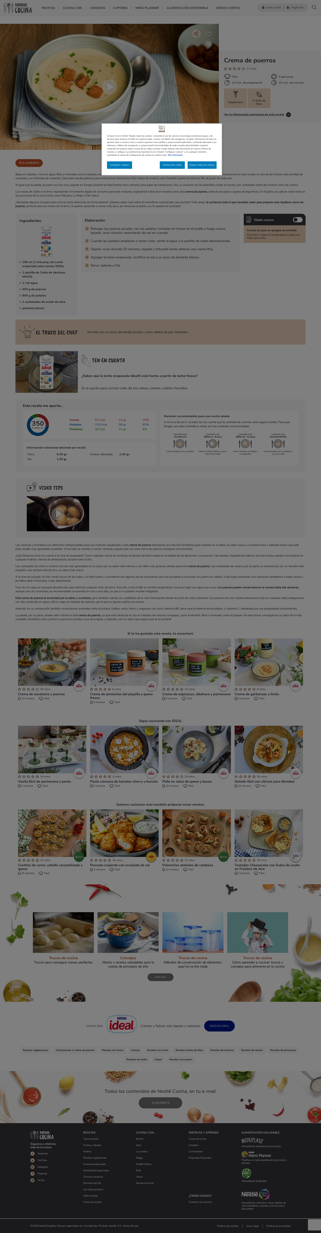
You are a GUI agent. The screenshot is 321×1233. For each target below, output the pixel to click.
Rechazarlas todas (172, 164)
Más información (175, 155)
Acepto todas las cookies (202, 164)
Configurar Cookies (119, 164)
